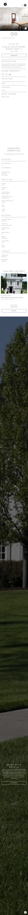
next (15, 33)
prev (12, 33)
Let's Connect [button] (14, 782)
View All (14, 310)
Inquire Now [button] (14, 55)
